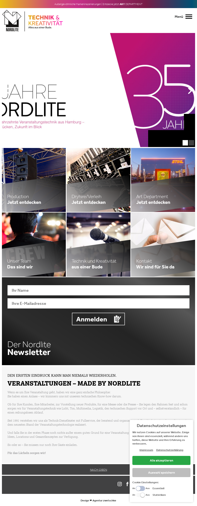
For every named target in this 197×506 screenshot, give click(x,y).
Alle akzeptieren (161, 460)
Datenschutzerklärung (169, 450)
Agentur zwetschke (104, 500)
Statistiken (159, 495)
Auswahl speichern (161, 472)
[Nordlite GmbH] (32, 20)
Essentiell (158, 488)
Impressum (146, 450)
